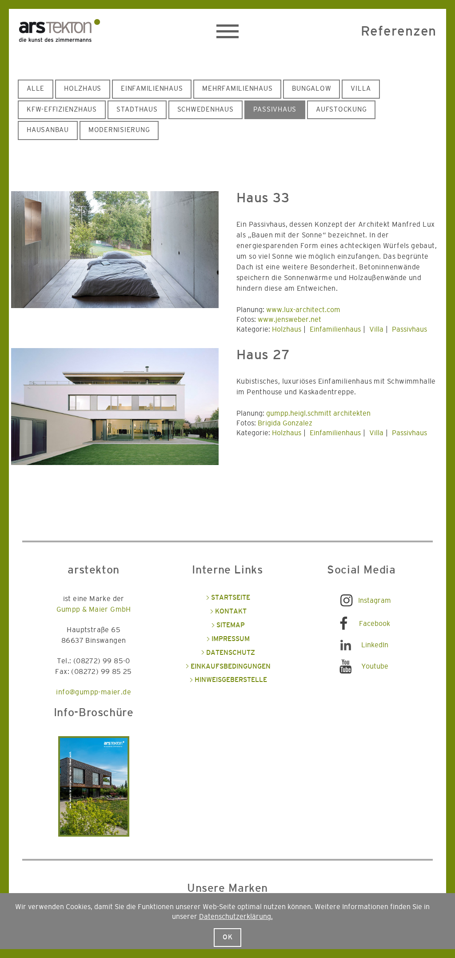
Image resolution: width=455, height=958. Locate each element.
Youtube (374, 666)
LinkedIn (374, 645)
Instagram (374, 600)
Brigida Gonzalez (285, 423)
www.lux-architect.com (303, 309)
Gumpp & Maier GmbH (93, 609)
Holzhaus (82, 88)
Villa (361, 88)
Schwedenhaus (205, 109)
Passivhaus (275, 109)
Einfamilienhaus (152, 88)
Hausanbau (48, 130)
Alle (35, 88)
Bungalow (311, 88)
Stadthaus (137, 109)
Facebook (374, 623)
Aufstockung (341, 109)
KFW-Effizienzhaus (62, 109)
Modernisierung (119, 130)
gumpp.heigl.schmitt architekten (318, 413)
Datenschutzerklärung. (236, 916)
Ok (228, 937)
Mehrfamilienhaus (237, 88)
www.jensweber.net (289, 319)
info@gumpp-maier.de (93, 692)
